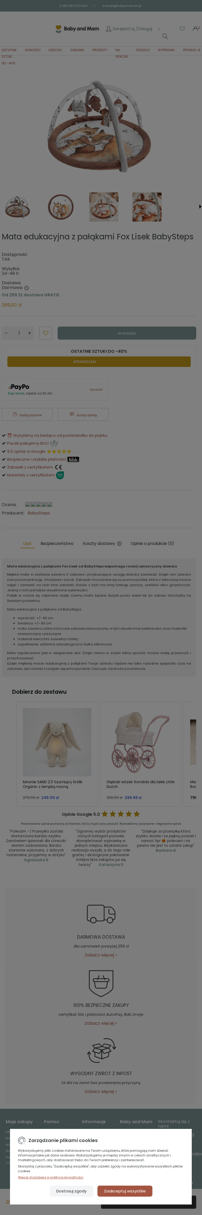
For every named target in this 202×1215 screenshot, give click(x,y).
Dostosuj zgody (71, 1191)
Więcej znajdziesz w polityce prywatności (50, 1177)
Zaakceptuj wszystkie (125, 1191)
